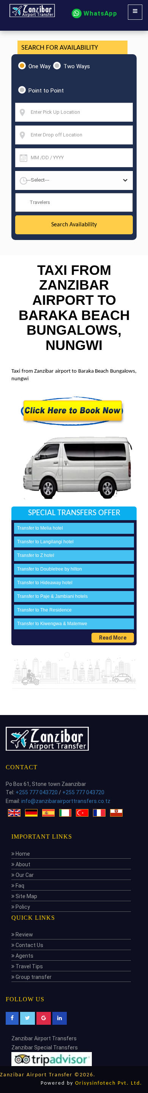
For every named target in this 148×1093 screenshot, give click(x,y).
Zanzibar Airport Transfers (44, 1038)
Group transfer (33, 977)
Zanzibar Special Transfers (44, 1047)
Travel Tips (28, 966)
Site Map (25, 896)
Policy (22, 907)
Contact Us (28, 945)
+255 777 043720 (37, 792)
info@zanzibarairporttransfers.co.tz (65, 801)
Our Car (24, 875)
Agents (23, 956)
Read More (112, 638)
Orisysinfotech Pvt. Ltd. (108, 1083)
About (22, 864)
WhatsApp (99, 13)
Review (23, 934)
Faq (19, 886)
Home (22, 854)
